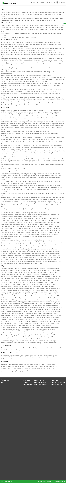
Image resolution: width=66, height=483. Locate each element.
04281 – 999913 (42, 380)
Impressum (49, 481)
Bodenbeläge (47, 2)
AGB (44, 481)
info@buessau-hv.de (42, 384)
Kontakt (40, 481)
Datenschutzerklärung (59, 481)
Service (53, 2)
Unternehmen (39, 2)
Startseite (32, 2)
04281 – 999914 (42, 382)
